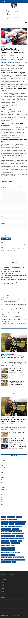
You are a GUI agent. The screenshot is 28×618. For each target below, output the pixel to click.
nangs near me (13, 540)
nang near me (15, 533)
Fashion (2, 472)
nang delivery (15, 528)
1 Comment (20, 442)
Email (2, 216)
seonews (17, 552)
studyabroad (12, 554)
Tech (2, 499)
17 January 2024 (13, 442)
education (11, 524)
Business (3, 46)
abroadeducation (11, 517)
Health (2, 477)
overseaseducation (5, 543)
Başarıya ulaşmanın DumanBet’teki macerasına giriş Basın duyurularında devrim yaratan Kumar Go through (12, 295)
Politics (2, 482)
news (20, 540)
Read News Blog (12, 12)
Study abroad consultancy (18, 557)
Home (12, 615)
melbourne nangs (17, 526)
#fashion (3, 517)
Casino (2, 462)
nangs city (4, 536)
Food (2, 475)
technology (8, 562)
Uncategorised (4, 501)
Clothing (3, 519)
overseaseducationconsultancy (7, 545)
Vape (2, 504)
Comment (3, 190)
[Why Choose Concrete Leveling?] (4, 376)
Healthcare (4, 526)
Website (3, 223)
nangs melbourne (5, 540)
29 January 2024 (13, 372)
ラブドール (3, 294)
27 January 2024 (13, 387)
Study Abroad (4, 554)
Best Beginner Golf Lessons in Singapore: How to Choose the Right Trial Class (14, 357)
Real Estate (3, 487)
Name (2, 209)
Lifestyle (10, 526)
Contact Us (17, 615)
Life (5, 353)
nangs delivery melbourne (7, 538)
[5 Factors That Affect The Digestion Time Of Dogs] (4, 370)
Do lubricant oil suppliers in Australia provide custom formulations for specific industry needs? (18, 383)
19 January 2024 (5, 55)
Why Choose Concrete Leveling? (17, 375)
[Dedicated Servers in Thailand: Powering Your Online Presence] (4, 446)
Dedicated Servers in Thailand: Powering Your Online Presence (17, 445)
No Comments (12, 55)
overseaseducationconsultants (7, 552)
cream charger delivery (12, 519)
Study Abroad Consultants (7, 559)
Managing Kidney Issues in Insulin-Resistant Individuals (13, 279)
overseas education (15, 543)
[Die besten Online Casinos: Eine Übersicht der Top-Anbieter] (4, 440)
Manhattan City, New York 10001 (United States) (11, 600)
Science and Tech (4, 594)
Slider (12, 353)
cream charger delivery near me (8, 521)
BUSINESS (19, 517)
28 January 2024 (13, 377)
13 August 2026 (4, 359)
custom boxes (4, 524)
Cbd (2, 465)
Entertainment (4, 470)
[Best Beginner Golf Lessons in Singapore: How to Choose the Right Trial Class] (14, 342)
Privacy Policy (23, 615)
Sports (2, 497)
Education (3, 467)
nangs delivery (19, 536)
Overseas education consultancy (8, 547)
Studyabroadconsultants (19, 559)
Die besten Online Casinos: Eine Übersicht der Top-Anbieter (17, 439)
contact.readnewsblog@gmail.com (9, 603)
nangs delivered (11, 536)
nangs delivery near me (18, 538)
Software (3, 494)
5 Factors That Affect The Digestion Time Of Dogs (15, 369)
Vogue (2, 506)
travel (14, 562)
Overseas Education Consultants (8, 550)
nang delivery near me (6, 533)
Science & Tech (4, 489)
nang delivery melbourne (16, 531)
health (22, 524)
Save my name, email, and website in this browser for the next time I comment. (13, 234)
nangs (21, 533)
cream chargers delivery (20, 521)
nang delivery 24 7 (5, 531)
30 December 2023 (13, 448)
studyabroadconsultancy (6, 557)
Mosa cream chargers (6, 528)
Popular (8, 353)
